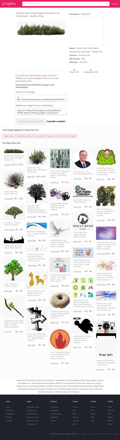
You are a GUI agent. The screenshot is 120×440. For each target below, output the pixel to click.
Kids (74, 424)
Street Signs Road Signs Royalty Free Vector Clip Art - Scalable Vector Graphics (36, 337)
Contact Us (95, 434)
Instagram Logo (33, 407)
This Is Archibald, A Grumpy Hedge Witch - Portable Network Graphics (106, 212)
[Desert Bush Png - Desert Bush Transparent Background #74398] (37, 156)
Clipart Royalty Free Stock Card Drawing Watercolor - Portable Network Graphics (105, 276)
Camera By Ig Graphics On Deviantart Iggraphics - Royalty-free (106, 362)
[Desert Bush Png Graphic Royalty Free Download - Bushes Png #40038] (14, 150)
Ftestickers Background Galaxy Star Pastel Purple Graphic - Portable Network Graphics (106, 245)
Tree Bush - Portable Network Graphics (12, 224)
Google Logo (31, 424)
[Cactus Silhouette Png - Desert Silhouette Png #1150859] (14, 240)
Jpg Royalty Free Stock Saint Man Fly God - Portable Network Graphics (82, 339)
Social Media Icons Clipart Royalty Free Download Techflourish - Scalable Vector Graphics (83, 303)
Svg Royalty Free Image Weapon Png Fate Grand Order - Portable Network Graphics (13, 324)
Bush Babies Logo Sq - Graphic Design (82, 201)
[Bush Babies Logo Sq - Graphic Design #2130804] (83, 191)
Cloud (93, 407)
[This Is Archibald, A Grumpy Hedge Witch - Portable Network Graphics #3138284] (106, 196)
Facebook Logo (33, 417)
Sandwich (10, 410)
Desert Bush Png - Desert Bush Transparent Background (37, 170)
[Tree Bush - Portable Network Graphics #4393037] (14, 213)
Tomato (9, 417)
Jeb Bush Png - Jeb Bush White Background (82, 173)
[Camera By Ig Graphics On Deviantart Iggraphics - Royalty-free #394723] (106, 339)
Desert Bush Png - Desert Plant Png (11, 193)
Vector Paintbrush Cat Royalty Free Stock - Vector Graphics (36, 293)
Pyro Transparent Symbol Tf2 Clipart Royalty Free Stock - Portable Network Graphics (60, 355)
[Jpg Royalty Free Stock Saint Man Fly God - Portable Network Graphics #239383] (83, 325)
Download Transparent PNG (30, 121)
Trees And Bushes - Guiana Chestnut (12, 285)
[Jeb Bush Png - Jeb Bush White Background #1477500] (83, 158)
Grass (93, 414)
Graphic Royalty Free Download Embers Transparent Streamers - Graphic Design (37, 257)
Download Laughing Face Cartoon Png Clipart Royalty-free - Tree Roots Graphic (60, 278)
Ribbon (110, 421)
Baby (75, 414)
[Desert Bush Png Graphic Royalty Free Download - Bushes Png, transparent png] (41, 28)
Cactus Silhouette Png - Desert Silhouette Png (13, 247)
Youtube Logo (32, 414)
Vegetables (10, 414)
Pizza (8, 407)
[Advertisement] (52, 53)
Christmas (54, 407)
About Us (85, 434)
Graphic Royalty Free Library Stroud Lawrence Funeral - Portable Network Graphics (60, 243)
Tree (92, 421)
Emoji (110, 407)
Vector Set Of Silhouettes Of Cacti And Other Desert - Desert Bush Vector (60, 174)
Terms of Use (113, 434)
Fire (92, 410)
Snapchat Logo (32, 421)
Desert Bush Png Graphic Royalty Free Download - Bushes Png (14, 158)
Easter (53, 421)
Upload (115, 4)
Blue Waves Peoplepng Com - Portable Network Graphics (37, 234)
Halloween (54, 410)
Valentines (54, 417)
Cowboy (76, 421)
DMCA (103, 434)
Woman (75, 417)
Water (110, 417)
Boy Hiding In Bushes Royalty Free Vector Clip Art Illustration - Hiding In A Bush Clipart (106, 171)
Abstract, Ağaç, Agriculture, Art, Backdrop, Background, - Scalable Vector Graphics (37, 209)
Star (92, 417)
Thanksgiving (56, 414)
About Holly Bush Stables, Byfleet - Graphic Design (80, 234)
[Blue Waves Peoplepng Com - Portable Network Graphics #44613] (37, 226)
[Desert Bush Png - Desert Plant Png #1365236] (14, 180)
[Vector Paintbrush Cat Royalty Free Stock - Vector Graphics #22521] (37, 280)
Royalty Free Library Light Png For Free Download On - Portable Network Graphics (106, 306)
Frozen (75, 407)
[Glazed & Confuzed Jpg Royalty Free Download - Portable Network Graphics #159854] (60, 300)
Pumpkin (9, 421)
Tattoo (110, 424)
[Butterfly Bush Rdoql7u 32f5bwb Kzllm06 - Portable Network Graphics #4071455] (60, 194)
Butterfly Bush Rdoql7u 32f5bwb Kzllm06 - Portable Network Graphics (59, 206)
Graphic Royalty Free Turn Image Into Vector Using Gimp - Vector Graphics (82, 263)
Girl (74, 410)
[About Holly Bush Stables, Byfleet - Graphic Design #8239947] (83, 221)
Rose (110, 414)
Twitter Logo (31, 410)
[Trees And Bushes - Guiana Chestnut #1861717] (14, 270)
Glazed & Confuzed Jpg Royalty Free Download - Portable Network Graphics (60, 314)
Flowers (111, 410)
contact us (39, 78)
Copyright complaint (56, 121)
